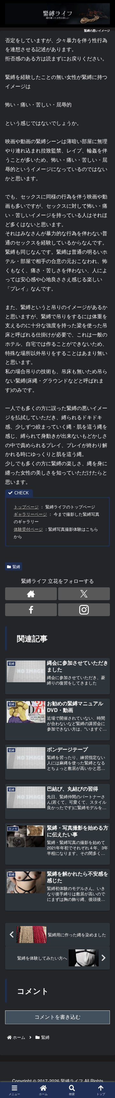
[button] (101, 907)
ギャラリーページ (30, 514)
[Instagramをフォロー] (84, 609)
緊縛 (16, 566)
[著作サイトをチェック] (31, 593)
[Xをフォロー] (84, 593)
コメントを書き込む (57, 1017)
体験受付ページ (28, 529)
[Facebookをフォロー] (31, 609)
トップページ (26, 507)
